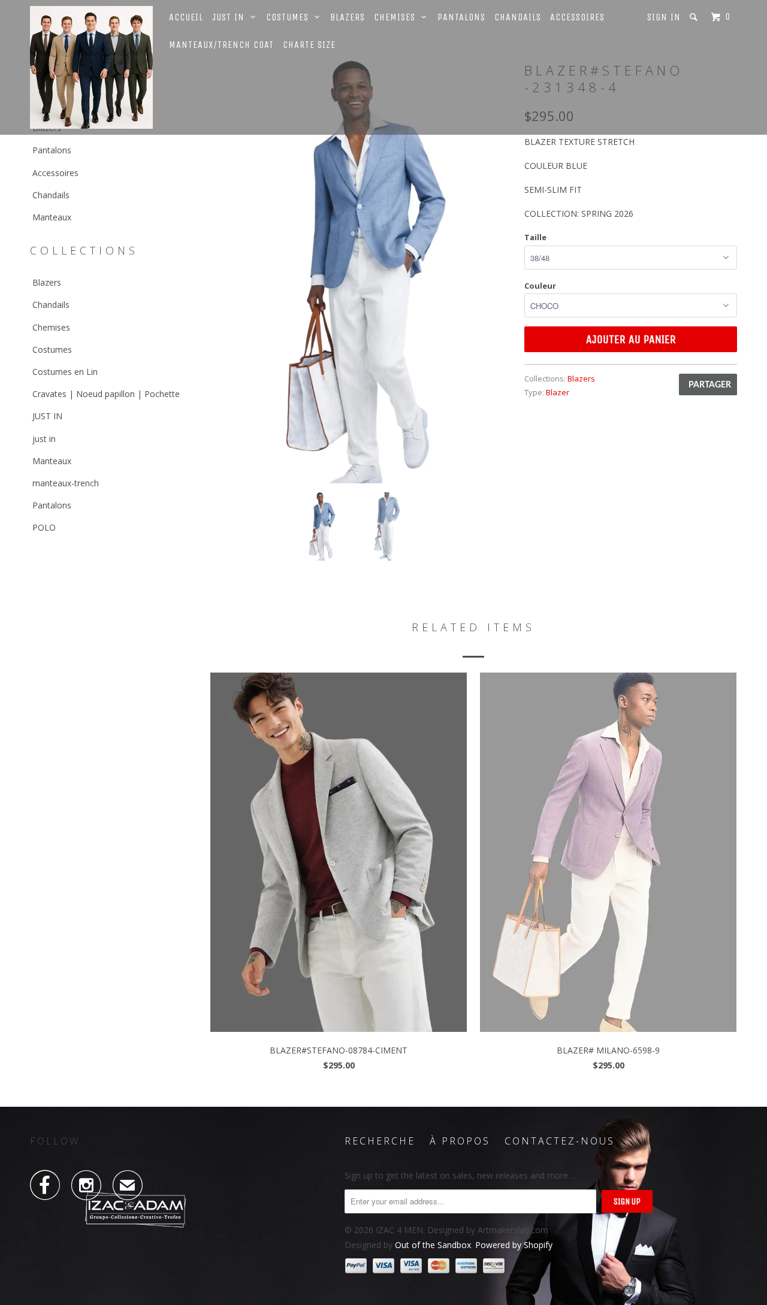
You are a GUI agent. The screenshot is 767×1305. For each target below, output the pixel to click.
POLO (44, 527)
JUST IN (47, 416)
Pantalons (461, 17)
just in (44, 438)
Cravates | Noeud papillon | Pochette (106, 393)
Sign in (664, 17)
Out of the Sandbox (433, 1245)
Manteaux (51, 217)
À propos (460, 1140)
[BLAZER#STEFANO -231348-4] (361, 271)
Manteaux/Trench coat (221, 44)
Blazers (347, 17)
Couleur (540, 285)
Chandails (517, 17)
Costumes (290, 17)
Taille (535, 237)
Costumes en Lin (65, 371)
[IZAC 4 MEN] (91, 67)
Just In (231, 17)
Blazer (557, 392)
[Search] (694, 17)
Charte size (309, 44)
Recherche (380, 1140)
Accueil (186, 17)
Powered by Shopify (513, 1245)
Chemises (397, 17)
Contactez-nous (560, 1140)
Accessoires (577, 17)
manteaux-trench (65, 483)
